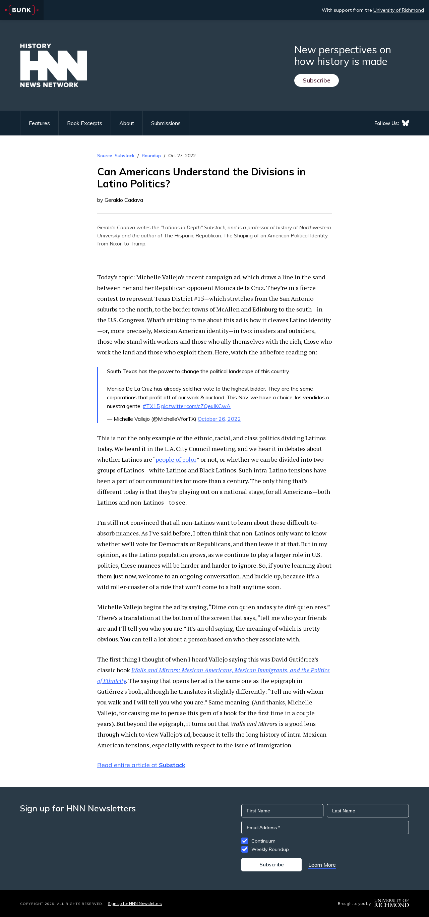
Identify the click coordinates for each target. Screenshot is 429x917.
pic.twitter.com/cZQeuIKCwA (196, 406)
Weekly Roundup (270, 849)
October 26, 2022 (219, 418)
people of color (176, 459)
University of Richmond (398, 10)
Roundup (151, 156)
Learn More (322, 864)
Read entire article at (141, 765)
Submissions (166, 123)
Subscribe (316, 80)
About (126, 123)
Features (39, 123)
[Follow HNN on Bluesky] (405, 123)
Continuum (263, 841)
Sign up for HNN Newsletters (135, 903)
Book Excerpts (84, 123)
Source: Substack (115, 156)
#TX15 (151, 406)
